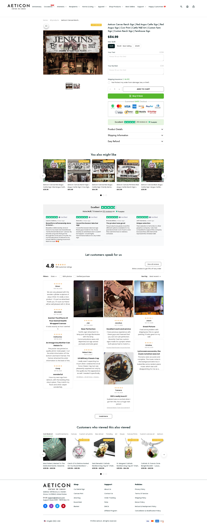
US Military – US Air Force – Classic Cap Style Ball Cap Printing (88, 377)
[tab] (101, 195)
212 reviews (107, 211)
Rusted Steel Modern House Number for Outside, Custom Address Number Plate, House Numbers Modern (119, 348)
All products (54, 20)
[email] (56, 498)
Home (45, 20)
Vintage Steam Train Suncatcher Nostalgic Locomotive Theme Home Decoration (119, 408)
